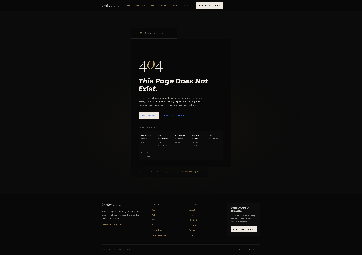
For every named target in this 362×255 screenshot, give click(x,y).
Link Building (157, 230)
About (176, 6)
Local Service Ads (160, 235)
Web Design (141, 6)
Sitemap (193, 235)
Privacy (240, 249)
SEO (129, 6)
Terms (192, 230)
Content (164, 6)
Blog (186, 6)
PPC (152, 6)
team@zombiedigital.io (191, 172)
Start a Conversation (209, 5)
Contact (193, 220)
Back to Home (148, 115)
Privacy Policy (195, 225)
